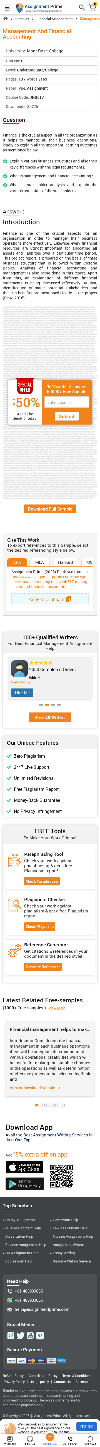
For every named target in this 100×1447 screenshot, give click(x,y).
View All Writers (50, 717)
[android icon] (25, 1184)
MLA (39, 562)
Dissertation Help (19, 1236)
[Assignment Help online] (39, 8)
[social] (11, 1335)
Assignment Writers (68, 1244)
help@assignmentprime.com (42, 1309)
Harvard (65, 562)
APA (17, 562)
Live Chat (90, 1444)
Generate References (43, 966)
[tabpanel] (50, 679)
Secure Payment (24, 1349)
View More (57, 1007)
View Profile (21, 682)
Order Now (50, 1444)
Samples (22, 18)
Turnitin (10, 1444)
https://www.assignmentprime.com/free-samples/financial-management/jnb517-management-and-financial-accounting (49, 579)
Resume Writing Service (72, 1261)
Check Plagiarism (40, 926)
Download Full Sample (50, 509)
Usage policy (39, 1381)
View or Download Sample (32, 1087)
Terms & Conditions (76, 1375)
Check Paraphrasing (42, 881)
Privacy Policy (14, 1381)
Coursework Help (18, 1261)
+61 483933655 (29, 1291)
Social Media (20, 1324)
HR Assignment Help (21, 1253)
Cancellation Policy (43, 1375)
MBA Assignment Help (23, 1228)
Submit (66, 416)
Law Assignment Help (70, 1228)
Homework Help (65, 1220)
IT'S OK (86, 1426)
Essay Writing (64, 1253)
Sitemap (82, 1381)
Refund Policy (13, 1375)
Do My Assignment (20, 1220)
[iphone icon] (25, 1168)
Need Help (18, 1281)
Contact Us (62, 1381)
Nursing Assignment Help (73, 1236)
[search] (82, 10)
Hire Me (22, 692)
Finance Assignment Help (25, 1244)
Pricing (30, 1444)
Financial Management (54, 18)
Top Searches (17, 1205)
